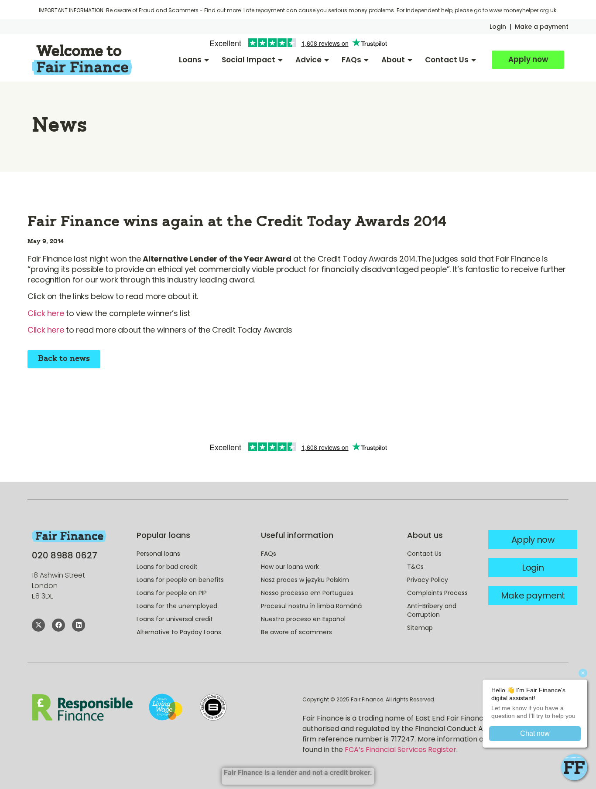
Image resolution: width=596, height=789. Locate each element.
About (393, 59)
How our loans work (290, 566)
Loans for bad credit (167, 566)
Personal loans (158, 553)
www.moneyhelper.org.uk (522, 10)
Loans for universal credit (175, 619)
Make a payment (542, 26)
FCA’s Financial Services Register (400, 750)
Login (498, 26)
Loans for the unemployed (177, 606)
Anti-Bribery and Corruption (431, 610)
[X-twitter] (38, 625)
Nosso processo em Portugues (307, 592)
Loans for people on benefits (180, 579)
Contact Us (447, 59)
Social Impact (248, 59)
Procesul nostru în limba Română (311, 606)
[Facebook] (58, 625)
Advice (308, 59)
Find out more (222, 10)
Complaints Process (437, 592)
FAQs (351, 59)
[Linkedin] (78, 625)
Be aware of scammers (296, 632)
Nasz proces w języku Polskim (305, 579)
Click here (45, 313)
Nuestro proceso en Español (303, 619)
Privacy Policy (427, 579)
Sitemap (420, 627)
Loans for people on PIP (172, 592)
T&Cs (415, 566)
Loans (190, 59)
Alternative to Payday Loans (179, 632)
